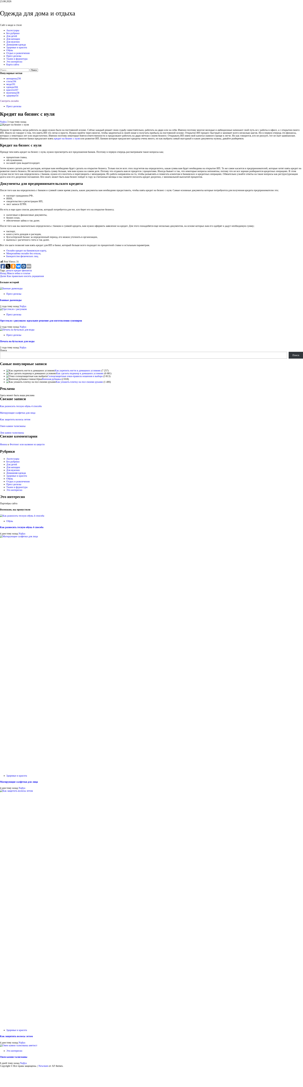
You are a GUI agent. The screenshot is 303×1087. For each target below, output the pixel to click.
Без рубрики (13, 33)
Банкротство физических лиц (22, 256)
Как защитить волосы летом (15, 419)
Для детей (11, 36)
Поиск (3, 350)
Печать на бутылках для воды (17, 341)
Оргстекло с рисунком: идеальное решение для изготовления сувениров (41, 320)
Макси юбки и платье (15, 273)
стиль (11, 81)
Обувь (9, 50)
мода (10, 84)
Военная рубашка (51, 379)
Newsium (43, 1066)
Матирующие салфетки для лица (17, 412)
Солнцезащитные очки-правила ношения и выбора (75, 376)
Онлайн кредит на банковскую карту (26, 250)
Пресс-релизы (13, 56)
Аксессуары (12, 30)
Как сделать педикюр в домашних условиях (80, 373)
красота (12, 90)
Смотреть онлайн (9, 101)
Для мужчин (13, 41)
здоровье (12, 95)
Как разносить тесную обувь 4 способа (21, 406)
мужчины (12, 92)
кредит (17, 270)
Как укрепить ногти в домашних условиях (78, 370)
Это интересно (14, 61)
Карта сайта (12, 64)
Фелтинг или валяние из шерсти (27, 444)
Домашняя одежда (16, 44)
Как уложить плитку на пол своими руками (79, 382)
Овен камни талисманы (13, 426)
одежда (12, 87)
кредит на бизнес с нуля (67, 138)
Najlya (3, 121)
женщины (13, 78)
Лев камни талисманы (12, 432)
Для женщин (13, 39)
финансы (27, 270)
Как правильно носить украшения (22, 276)
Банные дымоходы (11, 300)
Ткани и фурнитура (16, 58)
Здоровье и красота (16, 47)
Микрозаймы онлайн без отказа (23, 253)
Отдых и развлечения (18, 53)
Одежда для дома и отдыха (37, 13)
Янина (3, 444)
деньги (9, 270)
